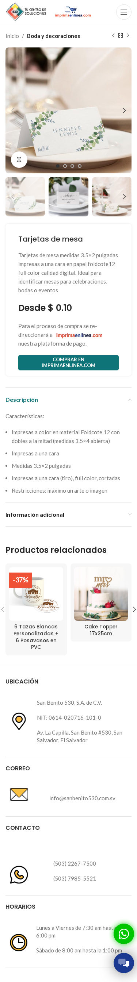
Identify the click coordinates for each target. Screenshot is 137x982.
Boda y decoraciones (53, 35)
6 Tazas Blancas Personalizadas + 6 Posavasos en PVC (36, 637)
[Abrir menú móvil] (124, 12)
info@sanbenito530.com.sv (82, 798)
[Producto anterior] (113, 35)
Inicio (12, 35)
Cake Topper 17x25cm (101, 630)
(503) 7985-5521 (74, 878)
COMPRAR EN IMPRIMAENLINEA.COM (68, 362)
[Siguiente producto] (128, 35)
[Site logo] (26, 11)
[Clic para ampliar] (19, 159)
